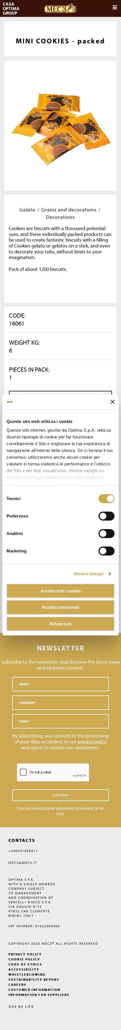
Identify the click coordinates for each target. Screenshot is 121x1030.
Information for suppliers (39, 995)
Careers (17, 984)
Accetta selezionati (60, 607)
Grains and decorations (69, 209)
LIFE (29, 1006)
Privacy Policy (25, 954)
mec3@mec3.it (22, 862)
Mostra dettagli (89, 573)
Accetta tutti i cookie (61, 590)
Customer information (34, 989)
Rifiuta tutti (60, 623)
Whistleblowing (27, 974)
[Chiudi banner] (113, 402)
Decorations (60, 217)
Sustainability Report (33, 979)
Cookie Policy (24, 959)
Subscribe (60, 795)
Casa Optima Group (11, 8)
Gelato (27, 209)
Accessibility (23, 969)
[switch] (106, 533)
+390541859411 (23, 851)
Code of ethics (25, 964)
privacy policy (92, 741)
